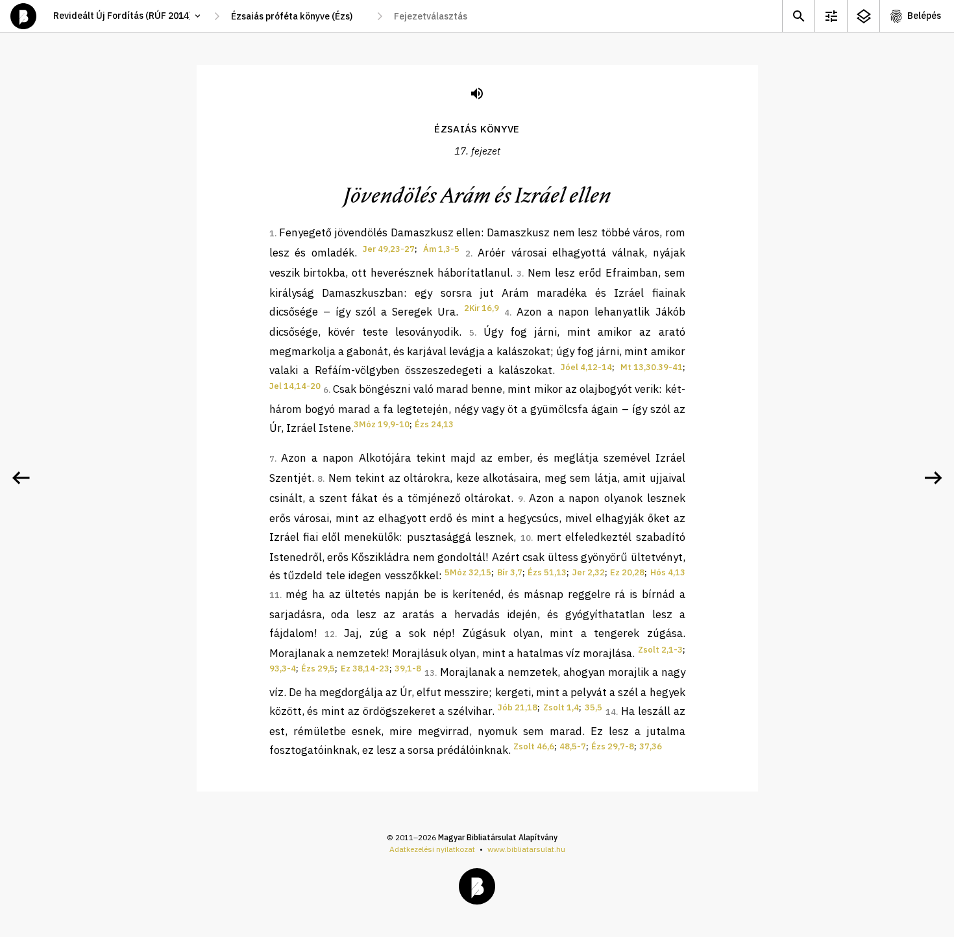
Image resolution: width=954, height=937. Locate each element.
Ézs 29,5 (318, 668)
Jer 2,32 (588, 572)
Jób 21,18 (517, 707)
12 (329, 634)
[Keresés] (798, 16)
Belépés (924, 15)
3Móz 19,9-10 (382, 424)
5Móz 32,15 (468, 572)
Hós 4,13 (667, 572)
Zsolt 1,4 (561, 707)
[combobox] (298, 16)
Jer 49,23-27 (389, 249)
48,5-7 (572, 746)
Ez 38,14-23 (365, 668)
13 (429, 673)
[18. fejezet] (933, 477)
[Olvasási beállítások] (830, 16)
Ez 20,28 (627, 572)
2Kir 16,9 (481, 308)
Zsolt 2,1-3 (660, 649)
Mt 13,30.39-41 (651, 367)
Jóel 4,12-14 (586, 367)
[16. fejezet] (21, 477)
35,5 (593, 707)
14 (610, 712)
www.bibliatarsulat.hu (526, 849)
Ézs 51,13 (547, 572)
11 (274, 595)
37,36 (650, 746)
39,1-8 (408, 668)
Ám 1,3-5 (441, 249)
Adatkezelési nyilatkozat (432, 849)
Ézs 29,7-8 (612, 746)
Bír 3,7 (509, 572)
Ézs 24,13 (434, 424)
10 (525, 537)
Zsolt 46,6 (533, 746)
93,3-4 (282, 668)
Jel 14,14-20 (295, 386)
